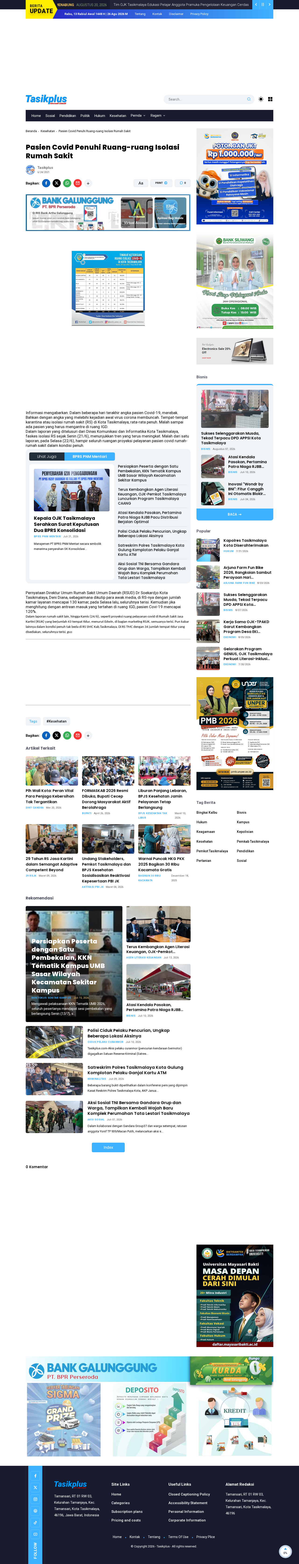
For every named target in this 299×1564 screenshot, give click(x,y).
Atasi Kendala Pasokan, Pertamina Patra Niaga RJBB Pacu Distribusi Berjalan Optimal (150, 517)
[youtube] (35, 1534)
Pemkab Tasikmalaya (253, 841)
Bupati (86, 813)
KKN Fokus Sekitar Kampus (51, 997)
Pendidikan (68, 116)
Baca (232, 514)
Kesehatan (118, 116)
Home (36, 116)
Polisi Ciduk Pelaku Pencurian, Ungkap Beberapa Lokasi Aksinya (152, 533)
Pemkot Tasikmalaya (212, 851)
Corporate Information (187, 1520)
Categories (120, 1503)
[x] (57, 183)
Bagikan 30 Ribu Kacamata (149, 878)
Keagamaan (205, 832)
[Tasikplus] (56, 99)
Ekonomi (221, 5)
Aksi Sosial (96, 1119)
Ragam (156, 115)
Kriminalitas (97, 1078)
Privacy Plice (205, 1537)
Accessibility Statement (187, 1503)
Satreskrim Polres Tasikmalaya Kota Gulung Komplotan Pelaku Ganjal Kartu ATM (151, 550)
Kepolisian (245, 832)
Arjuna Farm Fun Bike (239, 583)
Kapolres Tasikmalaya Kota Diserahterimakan (246, 543)
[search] (249, 99)
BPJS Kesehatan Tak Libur (152, 816)
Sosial (50, 116)
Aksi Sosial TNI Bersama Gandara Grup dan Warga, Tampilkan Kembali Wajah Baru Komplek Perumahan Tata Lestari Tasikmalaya (152, 570)
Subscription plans (126, 1512)
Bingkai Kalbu (206, 812)
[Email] (78, 183)
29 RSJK (31, 875)
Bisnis (130, 1015)
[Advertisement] (149, 54)
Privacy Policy (199, 14)
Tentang (140, 14)
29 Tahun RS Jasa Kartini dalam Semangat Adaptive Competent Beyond (52, 864)
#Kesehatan (56, 721)
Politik (85, 116)
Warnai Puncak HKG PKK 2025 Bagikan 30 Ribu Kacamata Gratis (161, 864)
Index (108, 1147)
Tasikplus (163, 1546)
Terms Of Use (178, 1537)
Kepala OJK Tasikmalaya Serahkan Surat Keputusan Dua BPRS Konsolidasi (66, 524)
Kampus (243, 822)
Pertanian (203, 861)
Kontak (157, 14)
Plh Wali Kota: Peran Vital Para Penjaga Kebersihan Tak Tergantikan (50, 796)
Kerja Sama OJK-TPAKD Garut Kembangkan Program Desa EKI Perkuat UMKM (246, 627)
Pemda (136, 115)
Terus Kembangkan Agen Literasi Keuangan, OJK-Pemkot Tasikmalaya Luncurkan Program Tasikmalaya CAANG (152, 496)
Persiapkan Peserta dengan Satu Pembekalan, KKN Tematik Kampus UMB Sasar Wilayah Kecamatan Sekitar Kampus (149, 473)
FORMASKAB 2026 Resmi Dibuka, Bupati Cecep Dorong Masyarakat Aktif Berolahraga (106, 799)
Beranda (31, 131)
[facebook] (46, 183)
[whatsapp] (67, 183)
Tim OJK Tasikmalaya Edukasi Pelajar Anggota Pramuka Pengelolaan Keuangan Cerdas (137, 5)
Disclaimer (176, 14)
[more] (88, 183)
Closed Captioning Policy (189, 1494)
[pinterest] (35, 1511)
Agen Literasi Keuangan (143, 957)
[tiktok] (35, 1522)
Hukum (99, 116)
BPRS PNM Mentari (90, 456)
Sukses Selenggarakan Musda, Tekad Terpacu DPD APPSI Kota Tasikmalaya (231, 438)
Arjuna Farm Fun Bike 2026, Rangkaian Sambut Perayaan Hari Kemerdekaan (247, 572)
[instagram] (35, 1499)
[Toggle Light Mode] (261, 99)
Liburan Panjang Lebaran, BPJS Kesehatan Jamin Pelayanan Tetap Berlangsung (162, 799)
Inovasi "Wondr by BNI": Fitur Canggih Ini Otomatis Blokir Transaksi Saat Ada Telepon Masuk (247, 489)
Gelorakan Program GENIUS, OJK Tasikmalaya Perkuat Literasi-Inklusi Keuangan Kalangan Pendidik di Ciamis (248, 654)
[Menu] (270, 99)
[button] (158, 201)
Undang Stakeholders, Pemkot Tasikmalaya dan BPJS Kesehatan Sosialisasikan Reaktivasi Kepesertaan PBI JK (106, 870)
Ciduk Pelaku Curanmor (105, 1042)
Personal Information (186, 1512)
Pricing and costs (126, 1520)
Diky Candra (35, 807)
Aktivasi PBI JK (92, 887)
